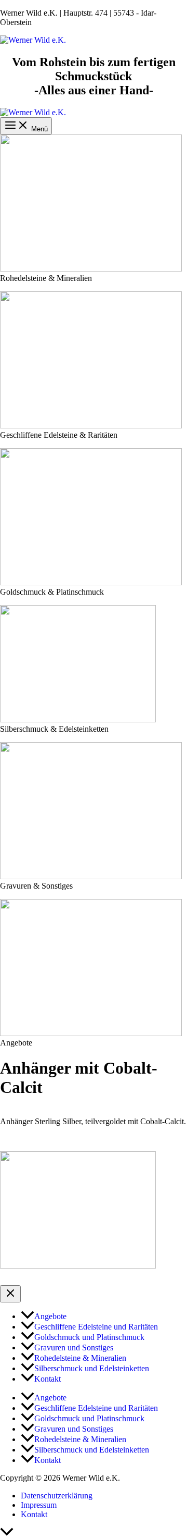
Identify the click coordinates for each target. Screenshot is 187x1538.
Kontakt (34, 1514)
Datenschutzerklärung (56, 1495)
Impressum (39, 1504)
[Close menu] (10, 1293)
